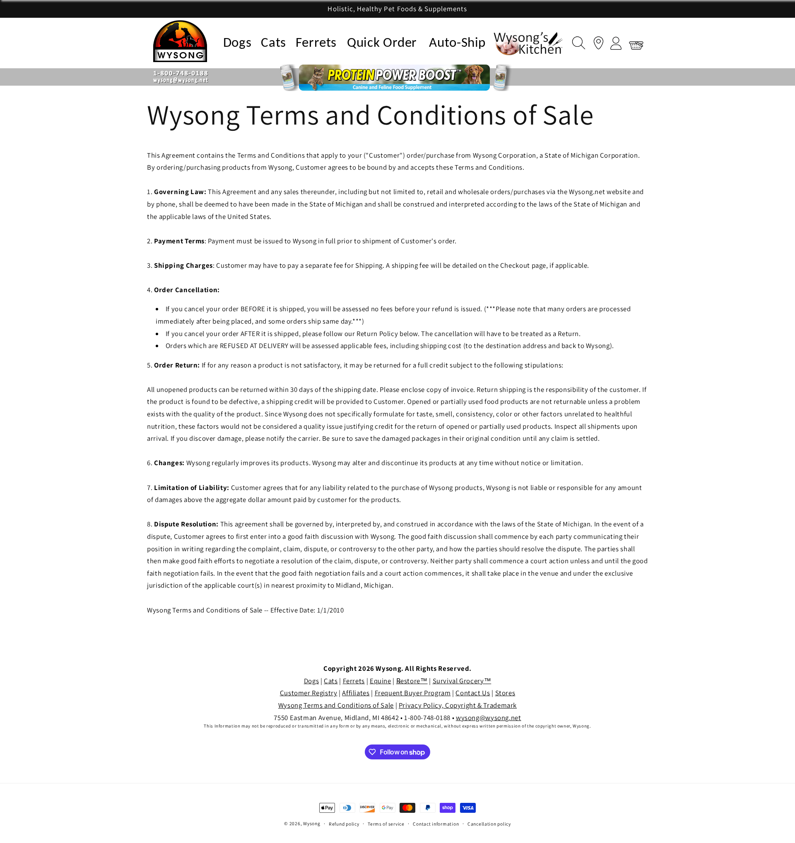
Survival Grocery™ (462, 680)
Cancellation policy (489, 824)
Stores (505, 692)
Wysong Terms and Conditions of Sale (336, 705)
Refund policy (344, 824)
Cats (273, 43)
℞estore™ (412, 680)
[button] (576, 41)
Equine (380, 680)
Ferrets (316, 43)
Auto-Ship (457, 43)
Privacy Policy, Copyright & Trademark (458, 705)
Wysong (311, 823)
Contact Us (472, 692)
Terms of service (386, 824)
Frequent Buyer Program (413, 692)
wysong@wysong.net (488, 717)
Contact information (436, 824)
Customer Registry (308, 692)
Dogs (237, 43)
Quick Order (382, 43)
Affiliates (355, 692)
